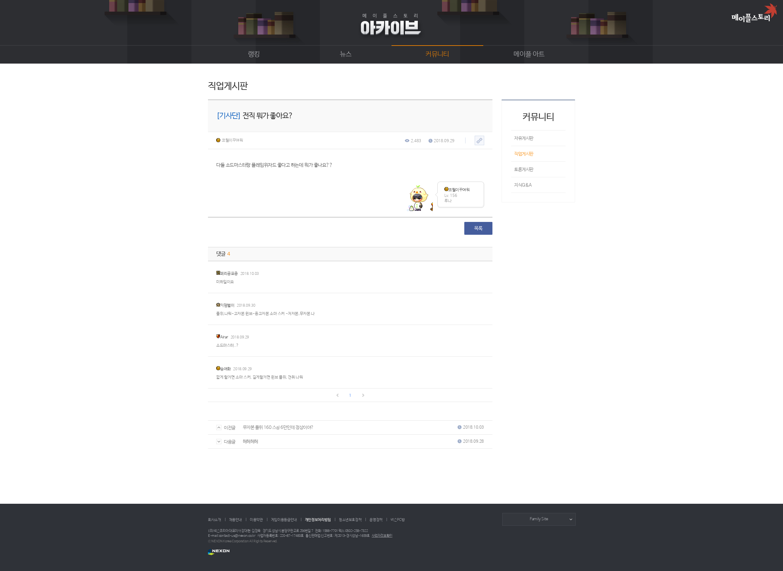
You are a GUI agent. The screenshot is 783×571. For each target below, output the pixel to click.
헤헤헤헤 (250, 441)
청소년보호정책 (350, 520)
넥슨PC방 (398, 520)
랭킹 (254, 54)
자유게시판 (523, 138)
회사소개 (214, 520)
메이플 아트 (529, 54)
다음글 (230, 441)
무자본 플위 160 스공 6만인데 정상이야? (278, 427)
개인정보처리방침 (318, 520)
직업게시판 (523, 154)
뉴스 (346, 54)
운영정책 (376, 520)
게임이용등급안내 (284, 520)
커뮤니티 (437, 54)
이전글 (230, 427)
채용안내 (235, 520)
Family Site (539, 519)
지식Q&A (523, 185)
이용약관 (256, 520)
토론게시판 (523, 169)
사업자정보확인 (382, 536)
